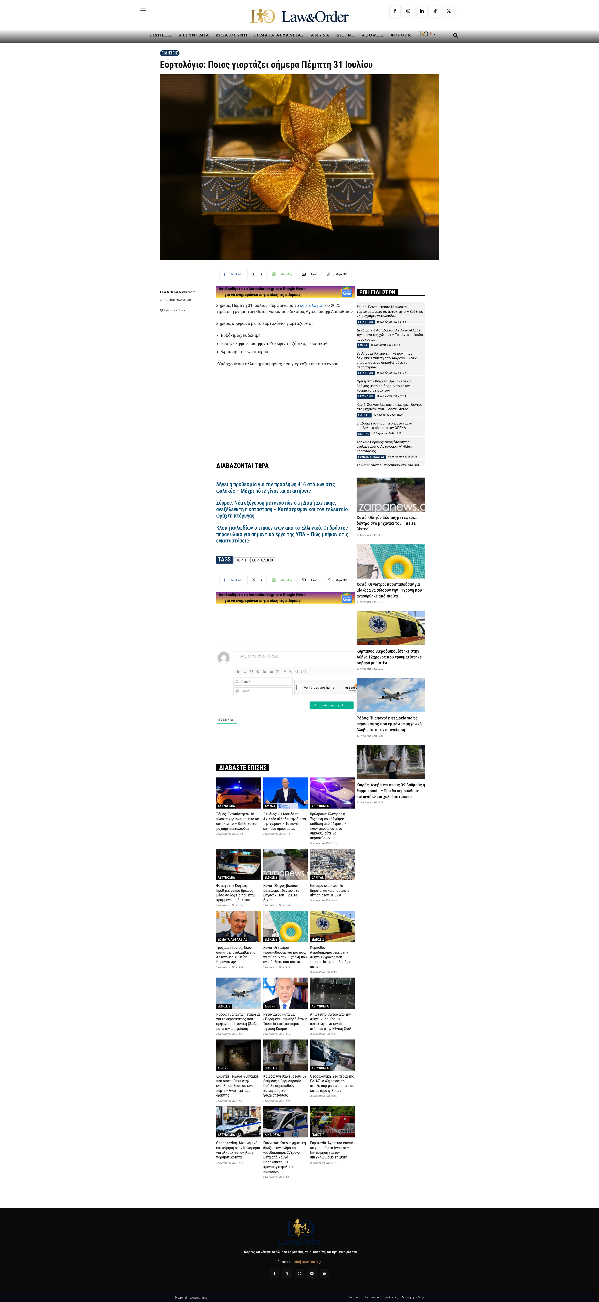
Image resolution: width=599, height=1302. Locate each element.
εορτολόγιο (311, 305)
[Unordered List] (271, 671)
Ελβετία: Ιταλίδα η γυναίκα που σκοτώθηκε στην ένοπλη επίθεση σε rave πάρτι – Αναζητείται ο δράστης (237, 1086)
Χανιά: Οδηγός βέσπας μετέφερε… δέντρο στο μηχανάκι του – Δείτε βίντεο (281, 892)
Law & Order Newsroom (177, 292)
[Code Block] (284, 671)
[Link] (291, 671)
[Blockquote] (277, 671)
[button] (455, 36)
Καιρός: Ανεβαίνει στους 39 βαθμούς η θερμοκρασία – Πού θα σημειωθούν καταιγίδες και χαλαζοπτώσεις (285, 1086)
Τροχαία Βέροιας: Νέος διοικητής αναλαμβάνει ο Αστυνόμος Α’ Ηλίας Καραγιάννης (235, 954)
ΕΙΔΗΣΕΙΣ (169, 52)
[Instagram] (408, 11)
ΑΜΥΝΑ (270, 806)
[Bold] (238, 671)
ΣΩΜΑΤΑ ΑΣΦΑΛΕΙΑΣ (232, 939)
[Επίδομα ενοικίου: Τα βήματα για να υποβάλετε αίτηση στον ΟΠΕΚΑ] (332, 864)
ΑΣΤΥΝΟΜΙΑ (226, 806)
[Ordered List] (264, 671)
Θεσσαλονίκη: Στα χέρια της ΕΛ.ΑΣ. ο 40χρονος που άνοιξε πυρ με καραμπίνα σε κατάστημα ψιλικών (332, 1083)
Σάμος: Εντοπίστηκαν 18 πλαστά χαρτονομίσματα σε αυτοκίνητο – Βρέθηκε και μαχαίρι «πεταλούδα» (237, 821)
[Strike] (258, 671)
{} (297, 671)
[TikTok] (435, 11)
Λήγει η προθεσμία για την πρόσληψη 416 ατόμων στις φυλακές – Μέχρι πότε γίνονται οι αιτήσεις (275, 487)
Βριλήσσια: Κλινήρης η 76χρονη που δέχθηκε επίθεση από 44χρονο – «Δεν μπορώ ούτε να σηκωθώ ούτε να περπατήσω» (328, 826)
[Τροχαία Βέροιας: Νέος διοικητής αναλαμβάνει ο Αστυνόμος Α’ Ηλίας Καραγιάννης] (238, 926)
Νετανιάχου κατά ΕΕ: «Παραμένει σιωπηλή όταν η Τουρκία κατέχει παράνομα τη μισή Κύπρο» (285, 1021)
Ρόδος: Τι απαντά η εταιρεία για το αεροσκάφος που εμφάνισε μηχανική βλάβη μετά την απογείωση (238, 1021)
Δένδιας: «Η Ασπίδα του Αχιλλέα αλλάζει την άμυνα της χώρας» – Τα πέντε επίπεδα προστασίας (284, 821)
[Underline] (251, 671)
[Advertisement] (285, 411)
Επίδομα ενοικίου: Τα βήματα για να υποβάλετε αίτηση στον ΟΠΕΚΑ (330, 890)
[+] (303, 671)
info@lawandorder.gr (307, 1262)
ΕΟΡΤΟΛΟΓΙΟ (262, 560)
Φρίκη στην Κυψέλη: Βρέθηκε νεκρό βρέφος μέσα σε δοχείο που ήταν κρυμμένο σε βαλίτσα (235, 892)
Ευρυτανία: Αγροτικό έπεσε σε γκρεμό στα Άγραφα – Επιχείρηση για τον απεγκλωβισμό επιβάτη (331, 1149)
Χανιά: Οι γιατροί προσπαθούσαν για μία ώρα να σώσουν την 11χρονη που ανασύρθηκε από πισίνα (285, 954)
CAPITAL (317, 877)
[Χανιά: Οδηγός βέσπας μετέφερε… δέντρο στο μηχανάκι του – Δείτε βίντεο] (285, 864)
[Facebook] (395, 11)
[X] (448, 11)
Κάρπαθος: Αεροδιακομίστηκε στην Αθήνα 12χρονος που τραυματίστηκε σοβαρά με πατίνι (330, 957)
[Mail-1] (324, 1273)
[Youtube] (312, 1273)
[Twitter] (287, 1273)
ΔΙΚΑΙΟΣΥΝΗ (273, 1135)
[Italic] (245, 671)
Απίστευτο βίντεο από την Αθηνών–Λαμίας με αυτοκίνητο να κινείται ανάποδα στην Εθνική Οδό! (330, 1021)
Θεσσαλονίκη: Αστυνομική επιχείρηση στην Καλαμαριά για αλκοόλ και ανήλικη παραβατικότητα (238, 1149)
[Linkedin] (421, 11)
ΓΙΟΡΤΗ (241, 560)
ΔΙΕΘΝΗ (270, 1006)
